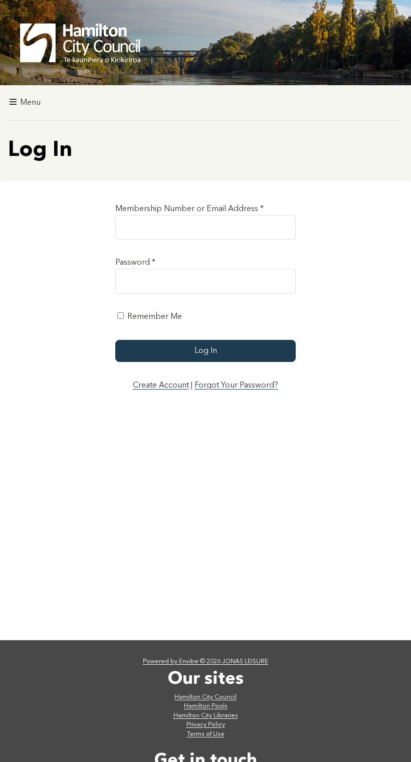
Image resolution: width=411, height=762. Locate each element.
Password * (135, 263)
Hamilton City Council (205, 697)
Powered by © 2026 (205, 662)
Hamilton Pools (206, 706)
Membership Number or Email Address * (189, 209)
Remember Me (154, 317)
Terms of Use (206, 734)
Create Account (161, 386)
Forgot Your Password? (236, 386)
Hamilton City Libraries (205, 716)
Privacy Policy (205, 725)
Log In (205, 351)
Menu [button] (29, 103)
